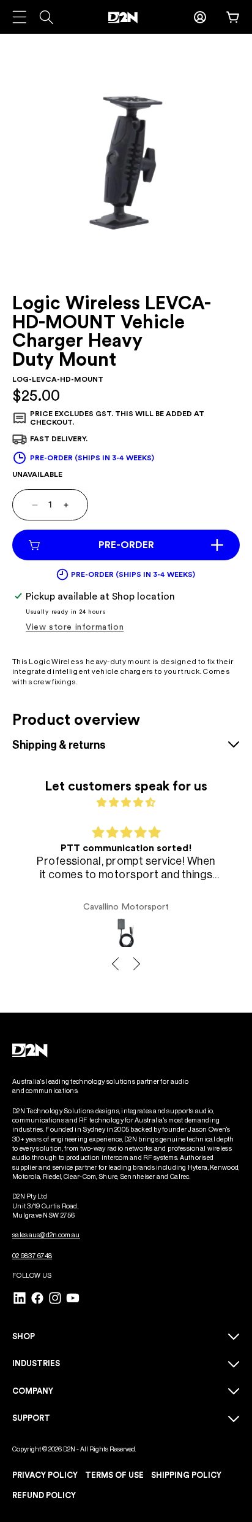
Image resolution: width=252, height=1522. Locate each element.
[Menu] (19, 17)
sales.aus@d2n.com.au (46, 1235)
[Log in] (200, 17)
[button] (233, 17)
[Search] (46, 17)
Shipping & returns (59, 745)
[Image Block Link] (30, 1050)
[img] (126, 802)
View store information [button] (75, 627)
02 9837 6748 (32, 1256)
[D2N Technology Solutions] (126, 18)
